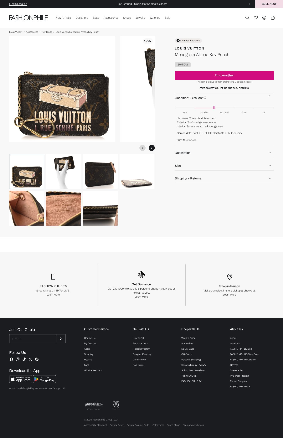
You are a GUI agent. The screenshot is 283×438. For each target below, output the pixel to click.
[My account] (264, 18)
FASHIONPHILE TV (191, 381)
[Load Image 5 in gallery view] (26, 208)
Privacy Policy (117, 425)
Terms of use (173, 425)
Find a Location (18, 4)
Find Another (224, 75)
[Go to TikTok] (24, 359)
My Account (90, 343)
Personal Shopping (191, 359)
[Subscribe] (60, 338)
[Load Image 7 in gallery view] (100, 208)
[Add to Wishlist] (148, 41)
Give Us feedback (93, 370)
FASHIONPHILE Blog (241, 349)
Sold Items (138, 365)
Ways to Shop (188, 338)
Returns (88, 359)
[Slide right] (152, 148)
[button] (247, 18)
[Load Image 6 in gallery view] (63, 208)
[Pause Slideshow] (248, 4)
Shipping (88, 354)
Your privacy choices (193, 425)
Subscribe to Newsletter (193, 370)
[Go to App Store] (21, 382)
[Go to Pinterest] (37, 359)
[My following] (256, 18)
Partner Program (238, 381)
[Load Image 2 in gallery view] (63, 171)
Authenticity (187, 343)
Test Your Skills (188, 375)
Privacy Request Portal (138, 425)
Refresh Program (141, 349)
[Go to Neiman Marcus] (94, 405)
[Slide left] (142, 148)
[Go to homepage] (28, 18)
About (233, 338)
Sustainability (236, 370)
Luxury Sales (187, 349)
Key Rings (47, 32)
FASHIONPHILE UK (240, 386)
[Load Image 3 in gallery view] (100, 171)
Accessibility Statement (95, 425)
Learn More (53, 294)
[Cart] (273, 18)
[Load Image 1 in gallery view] (26, 171)
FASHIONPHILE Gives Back (244, 354)
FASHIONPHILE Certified (243, 359)
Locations (235, 343)
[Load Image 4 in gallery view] (137, 171)
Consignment (139, 359)
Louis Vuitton (15, 32)
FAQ (86, 365)
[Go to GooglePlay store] (44, 382)
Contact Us (89, 338)
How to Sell (138, 338)
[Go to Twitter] (30, 359)
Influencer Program (239, 375)
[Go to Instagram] (18, 359)
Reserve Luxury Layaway (193, 365)
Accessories (32, 32)
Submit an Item (140, 343)
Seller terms (158, 425)
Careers (234, 365)
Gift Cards (186, 354)
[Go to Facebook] (11, 359)
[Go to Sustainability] (116, 405)
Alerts (87, 349)
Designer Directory (142, 354)
